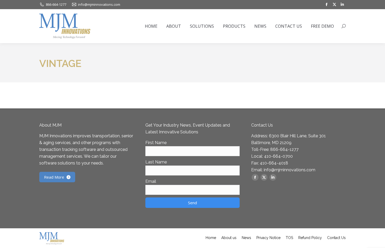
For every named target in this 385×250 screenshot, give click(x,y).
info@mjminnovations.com (289, 169)
